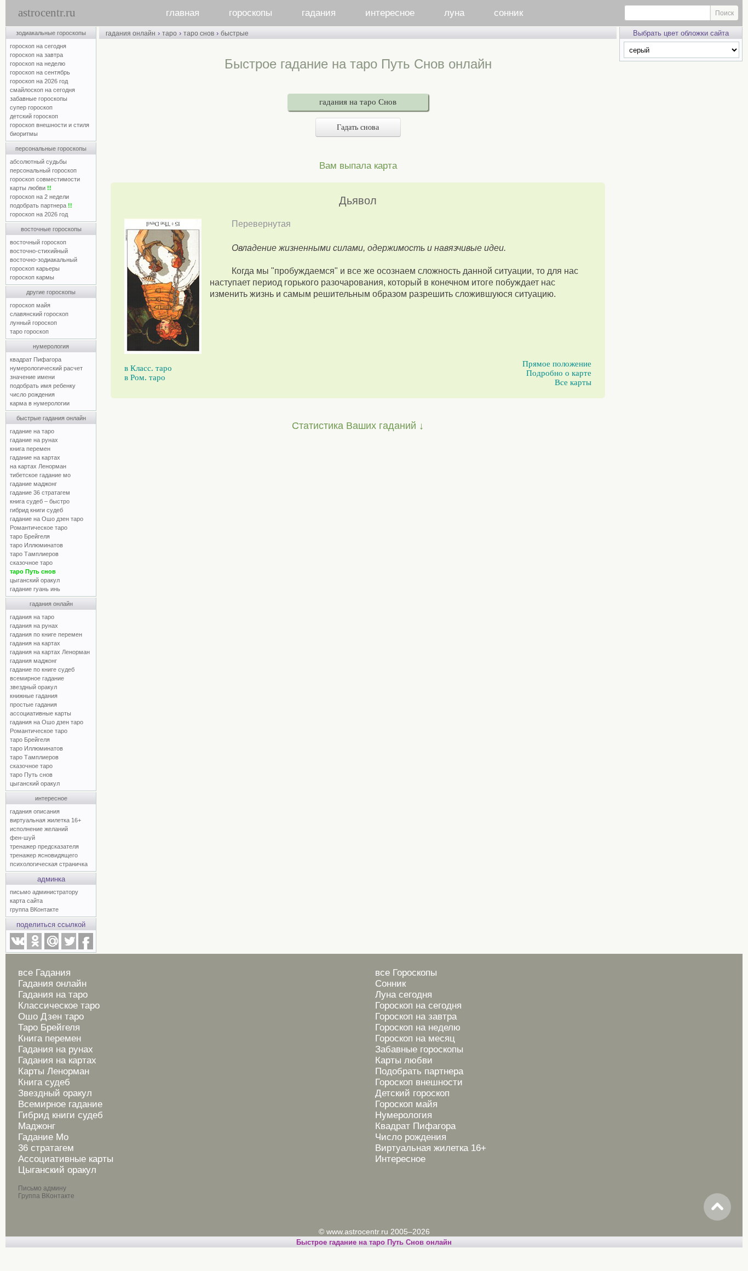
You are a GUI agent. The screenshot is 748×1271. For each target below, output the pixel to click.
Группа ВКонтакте (46, 1196)
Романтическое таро (38, 527)
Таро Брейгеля (49, 1027)
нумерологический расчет (46, 368)
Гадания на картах (57, 1060)
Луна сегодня (403, 994)
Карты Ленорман (53, 1071)
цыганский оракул (35, 580)
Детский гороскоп (412, 1093)
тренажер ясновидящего (44, 855)
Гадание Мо (43, 1137)
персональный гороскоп (43, 170)
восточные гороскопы (51, 229)
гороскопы (250, 13)
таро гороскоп (29, 331)
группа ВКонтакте (34, 909)
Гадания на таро (53, 994)
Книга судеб (44, 1082)
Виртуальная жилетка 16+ (430, 1148)
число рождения (32, 394)
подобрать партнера (41, 205)
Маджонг (36, 1126)
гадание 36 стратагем (40, 492)
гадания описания (35, 811)
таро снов (198, 33)
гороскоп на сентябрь (40, 72)
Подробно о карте (558, 373)
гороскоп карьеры (35, 268)
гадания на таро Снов (357, 102)
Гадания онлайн (52, 983)
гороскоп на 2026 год (39, 81)
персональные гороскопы (51, 148)
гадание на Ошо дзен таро (46, 519)
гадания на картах (35, 643)
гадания (319, 13)
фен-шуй (22, 837)
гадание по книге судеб (42, 669)
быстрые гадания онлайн (51, 418)
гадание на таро (32, 431)
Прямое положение (556, 363)
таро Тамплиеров (34, 554)
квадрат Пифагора (35, 359)
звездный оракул (33, 687)
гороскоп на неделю (37, 63)
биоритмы (24, 133)
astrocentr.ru (47, 12)
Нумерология (403, 1115)
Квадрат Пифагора (415, 1126)
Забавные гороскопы (419, 1049)
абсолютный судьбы (38, 161)
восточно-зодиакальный (43, 259)
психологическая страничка (49, 864)
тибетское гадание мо (40, 475)
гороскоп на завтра (36, 54)
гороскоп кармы (32, 277)
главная (182, 13)
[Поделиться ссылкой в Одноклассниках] (34, 947)
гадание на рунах (34, 440)
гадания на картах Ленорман (51, 652)
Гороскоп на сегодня (418, 1005)
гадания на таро (32, 617)
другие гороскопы (51, 292)
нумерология (51, 346)
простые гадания (33, 704)
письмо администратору (44, 892)
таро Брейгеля (30, 536)
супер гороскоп (31, 107)
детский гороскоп (34, 116)
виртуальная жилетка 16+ (45, 820)
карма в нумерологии (40, 403)
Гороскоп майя (406, 1104)
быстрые (235, 33)
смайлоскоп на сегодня (42, 90)
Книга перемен (49, 1038)
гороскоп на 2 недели (39, 196)
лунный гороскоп (33, 322)
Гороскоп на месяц (415, 1038)
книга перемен (30, 448)
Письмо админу (42, 1188)
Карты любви (404, 1060)
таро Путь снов (33, 571)
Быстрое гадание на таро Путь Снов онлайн (374, 1242)
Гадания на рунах (55, 1049)
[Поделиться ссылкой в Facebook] (85, 947)
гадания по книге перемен (46, 634)
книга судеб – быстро (40, 501)
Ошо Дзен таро (51, 1016)
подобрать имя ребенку (43, 385)
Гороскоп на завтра (416, 1016)
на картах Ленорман (38, 466)
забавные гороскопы (38, 98)
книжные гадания (33, 695)
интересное (390, 13)
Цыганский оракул (57, 1170)
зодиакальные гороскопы (51, 33)
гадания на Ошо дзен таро (46, 722)
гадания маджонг (33, 660)
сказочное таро (31, 562)
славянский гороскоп (39, 314)
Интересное (400, 1159)
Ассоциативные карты (65, 1159)
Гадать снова (358, 127)
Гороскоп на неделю (418, 1027)
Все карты (573, 382)
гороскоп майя (30, 305)
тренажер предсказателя (44, 846)
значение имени (32, 377)
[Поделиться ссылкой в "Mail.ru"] (51, 947)
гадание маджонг (33, 483)
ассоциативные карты (40, 713)
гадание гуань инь (35, 589)
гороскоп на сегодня (38, 46)
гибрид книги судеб (36, 510)
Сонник (390, 983)
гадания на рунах (34, 625)
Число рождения (410, 1137)
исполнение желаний (39, 829)
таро (169, 33)
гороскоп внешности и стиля (49, 125)
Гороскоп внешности (419, 1082)
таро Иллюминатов (36, 545)
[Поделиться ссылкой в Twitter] (68, 947)
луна (454, 13)
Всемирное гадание (60, 1104)
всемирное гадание (37, 678)
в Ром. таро (144, 377)
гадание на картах (35, 457)
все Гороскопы (406, 972)
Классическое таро (59, 1005)
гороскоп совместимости (45, 179)
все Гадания (44, 972)
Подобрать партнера (419, 1071)
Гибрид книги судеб (60, 1115)
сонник (508, 13)
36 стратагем (46, 1148)
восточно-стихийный (39, 251)
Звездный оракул (55, 1093)
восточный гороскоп (38, 242)
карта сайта (26, 900)
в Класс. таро (148, 368)
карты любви (30, 188)
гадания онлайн (51, 603)
